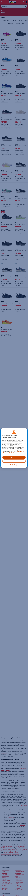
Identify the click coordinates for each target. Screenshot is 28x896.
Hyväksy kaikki (14, 457)
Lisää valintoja (13, 464)
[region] (14, 448)
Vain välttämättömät (14, 461)
